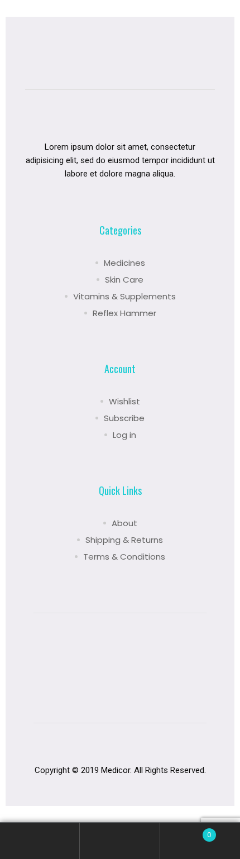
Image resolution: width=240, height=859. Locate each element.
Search (120, 841)
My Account (40, 841)
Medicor (115, 770)
